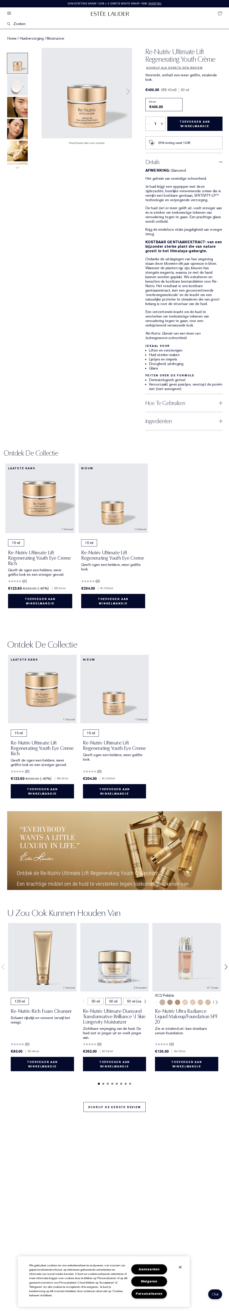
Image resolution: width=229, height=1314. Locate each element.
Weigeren (149, 1281)
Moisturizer (55, 38)
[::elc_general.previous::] (157, 1002)
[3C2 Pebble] (162, 1002)
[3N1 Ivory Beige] (208, 1002)
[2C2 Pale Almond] (177, 1002)
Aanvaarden (149, 1269)
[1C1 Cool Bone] (185, 1002)
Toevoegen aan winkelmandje (195, 124)
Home (12, 38)
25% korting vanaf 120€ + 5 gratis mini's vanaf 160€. (114, 3)
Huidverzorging (32, 38)
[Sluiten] (180, 1267)
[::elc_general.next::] (216, 1002)
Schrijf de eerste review (114, 1107)
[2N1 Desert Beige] (200, 1002)
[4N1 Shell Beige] (170, 1002)
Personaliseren (149, 1294)
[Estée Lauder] (110, 13)
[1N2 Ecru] (193, 1002)
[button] (215, 1294)
